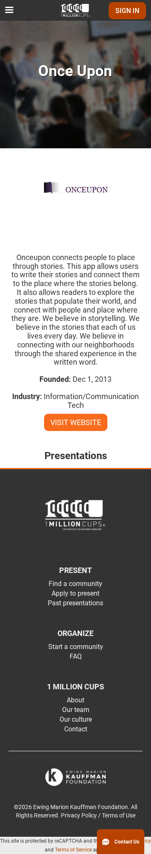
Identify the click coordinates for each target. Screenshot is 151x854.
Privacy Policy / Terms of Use (98, 815)
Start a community (75, 647)
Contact (75, 729)
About (75, 700)
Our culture (76, 719)
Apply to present (75, 593)
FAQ (76, 656)
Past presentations (75, 603)
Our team (75, 710)
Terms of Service (73, 850)
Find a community (75, 584)
